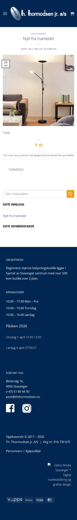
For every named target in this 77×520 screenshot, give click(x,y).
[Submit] (70, 194)
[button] (5, 13)
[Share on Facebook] (36, 145)
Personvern (14, 451)
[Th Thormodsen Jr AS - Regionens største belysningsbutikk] (38, 13)
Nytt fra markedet (14, 216)
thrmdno (51, 49)
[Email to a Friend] (40, 145)
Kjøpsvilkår (33, 451)
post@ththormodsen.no (23, 397)
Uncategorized (38, 33)
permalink (68, 155)
